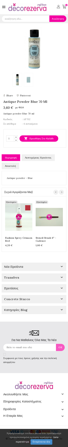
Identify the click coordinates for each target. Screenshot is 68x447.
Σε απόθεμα (9, 123)
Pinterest (25, 95)
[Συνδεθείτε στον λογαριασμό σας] (58, 6)
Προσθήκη (19, 217)
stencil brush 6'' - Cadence (46, 239)
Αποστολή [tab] (10, 165)
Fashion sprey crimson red (18, 239)
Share (9, 95)
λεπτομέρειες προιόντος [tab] (38, 157)
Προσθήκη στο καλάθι (39, 138)
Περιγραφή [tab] (11, 157)
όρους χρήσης (31, 358)
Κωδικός (7, 119)
